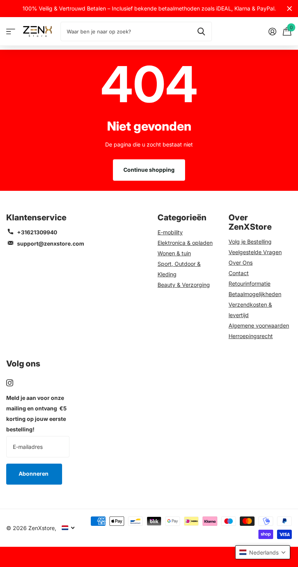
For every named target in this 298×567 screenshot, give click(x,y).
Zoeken (201, 31)
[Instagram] (9, 382)
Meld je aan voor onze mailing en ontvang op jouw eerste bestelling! (36, 413)
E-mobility (170, 232)
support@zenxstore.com (50, 243)
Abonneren (34, 473)
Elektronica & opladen (185, 242)
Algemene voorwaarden (259, 325)
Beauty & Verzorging (184, 284)
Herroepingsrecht (251, 336)
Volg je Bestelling (250, 241)
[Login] (272, 31)
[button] (263, 552)
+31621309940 (37, 232)
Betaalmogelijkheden (255, 294)
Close (289, 8)
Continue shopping (149, 169)
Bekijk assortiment (10, 31)
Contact (239, 273)
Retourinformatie (249, 283)
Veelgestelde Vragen (255, 252)
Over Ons (241, 262)
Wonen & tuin (174, 253)
